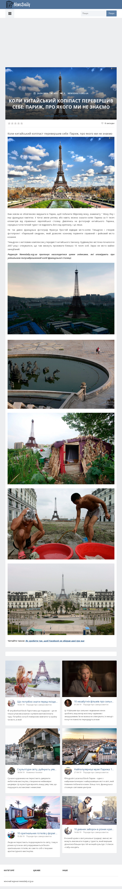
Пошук (111, 13)
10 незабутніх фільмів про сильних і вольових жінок (94, 701)
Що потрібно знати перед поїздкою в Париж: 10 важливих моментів (37, 701)
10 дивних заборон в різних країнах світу (94, 829)
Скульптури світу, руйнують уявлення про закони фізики (37, 769)
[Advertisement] (61, 40)
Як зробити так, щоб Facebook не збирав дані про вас (54, 640)
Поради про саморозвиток (61, 115)
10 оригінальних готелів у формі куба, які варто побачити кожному (37, 833)
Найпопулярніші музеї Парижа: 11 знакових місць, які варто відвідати (94, 769)
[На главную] (20, 4)
